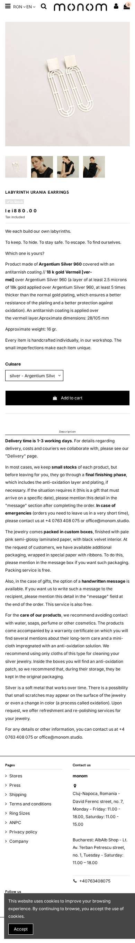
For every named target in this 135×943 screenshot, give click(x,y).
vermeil (19, 318)
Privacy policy (23, 831)
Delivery (15, 456)
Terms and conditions (30, 803)
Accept (21, 929)
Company (18, 841)
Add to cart (71, 397)
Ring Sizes (19, 813)
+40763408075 (94, 881)
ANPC (15, 822)
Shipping (17, 794)
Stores (15, 775)
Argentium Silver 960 (60, 264)
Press (14, 785)
